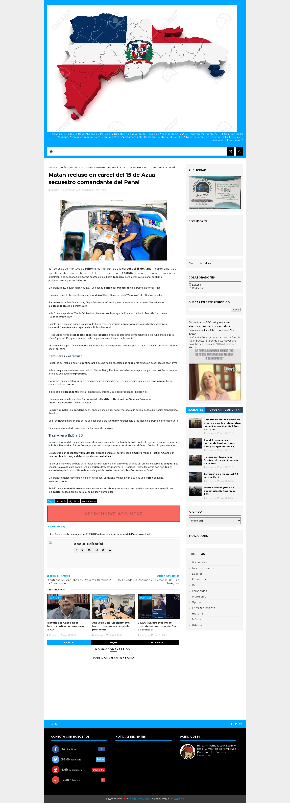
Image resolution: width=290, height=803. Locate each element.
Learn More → (205, 755)
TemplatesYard (140, 799)
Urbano (197, 625)
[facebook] (231, 724)
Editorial (196, 284)
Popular (215, 409)
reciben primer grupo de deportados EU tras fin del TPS (220, 490)
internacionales (203, 568)
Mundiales (199, 596)
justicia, (91, 189)
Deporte (198, 585)
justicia (73, 167)
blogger (68, 642)
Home (52, 167)
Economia (199, 579)
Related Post (57, 589)
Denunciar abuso (201, 263)
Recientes (195, 409)
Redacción (198, 288)
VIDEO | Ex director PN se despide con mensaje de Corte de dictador (158, 626)
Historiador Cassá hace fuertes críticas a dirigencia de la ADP (67, 626)
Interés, (83, 189)
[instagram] (240, 724)
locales (197, 573)
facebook (157, 642)
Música (197, 619)
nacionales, (102, 189)
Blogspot (177, 799)
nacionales (87, 167)
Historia (197, 613)
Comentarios (234, 410)
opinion (197, 602)
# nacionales (89, 501)
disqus (113, 642)
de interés (55, 598)
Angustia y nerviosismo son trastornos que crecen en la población (111, 626)
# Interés (61, 501)
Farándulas (199, 590)
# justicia (74, 501)
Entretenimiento (203, 607)
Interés (62, 167)
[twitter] (236, 724)
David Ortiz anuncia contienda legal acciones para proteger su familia (219, 443)
